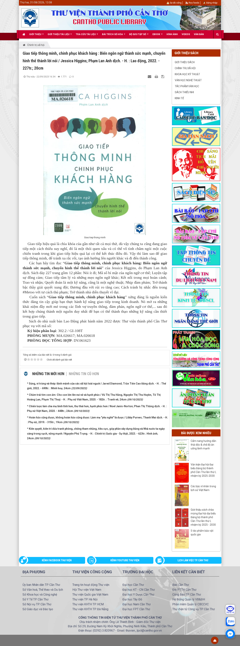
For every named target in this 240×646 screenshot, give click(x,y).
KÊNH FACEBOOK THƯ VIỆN (57, 560)
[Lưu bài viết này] (163, 76)
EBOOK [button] (156, 34)
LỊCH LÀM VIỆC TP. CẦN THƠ (193, 560)
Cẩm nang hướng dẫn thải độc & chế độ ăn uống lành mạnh (203, 444)
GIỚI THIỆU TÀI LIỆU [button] (59, 34)
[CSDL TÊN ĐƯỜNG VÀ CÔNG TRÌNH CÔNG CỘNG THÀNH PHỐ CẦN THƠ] (196, 359)
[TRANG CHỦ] (24, 34)
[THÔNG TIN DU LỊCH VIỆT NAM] (196, 276)
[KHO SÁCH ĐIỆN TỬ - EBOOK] (196, 192)
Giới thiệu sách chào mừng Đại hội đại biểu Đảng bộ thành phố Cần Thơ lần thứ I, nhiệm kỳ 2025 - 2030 (203, 517)
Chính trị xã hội (185, 68)
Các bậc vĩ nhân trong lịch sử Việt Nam (203, 488)
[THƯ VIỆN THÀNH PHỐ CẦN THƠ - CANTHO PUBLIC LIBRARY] (30, 17)
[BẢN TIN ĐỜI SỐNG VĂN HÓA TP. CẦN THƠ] (196, 377)
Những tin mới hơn (48, 374)
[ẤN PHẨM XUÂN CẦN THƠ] (196, 397)
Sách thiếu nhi (184, 92)
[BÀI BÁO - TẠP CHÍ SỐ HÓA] (196, 212)
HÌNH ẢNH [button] (172, 34)
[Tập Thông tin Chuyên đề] (196, 255)
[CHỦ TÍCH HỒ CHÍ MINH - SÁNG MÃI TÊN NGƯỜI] (196, 164)
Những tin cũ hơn (84, 374)
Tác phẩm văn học (187, 86)
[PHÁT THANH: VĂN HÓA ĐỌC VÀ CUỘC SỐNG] (196, 339)
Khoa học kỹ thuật (187, 74)
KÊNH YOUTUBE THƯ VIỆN (124, 560)
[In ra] (157, 76)
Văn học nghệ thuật (188, 80)
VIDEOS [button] (186, 34)
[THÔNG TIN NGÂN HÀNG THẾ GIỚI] (196, 318)
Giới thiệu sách (185, 62)
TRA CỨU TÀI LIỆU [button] (86, 34)
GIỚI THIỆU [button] (35, 34)
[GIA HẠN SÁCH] (196, 136)
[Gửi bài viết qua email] (150, 76)
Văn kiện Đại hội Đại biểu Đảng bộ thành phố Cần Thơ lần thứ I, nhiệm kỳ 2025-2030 (203, 470)
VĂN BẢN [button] (199, 34)
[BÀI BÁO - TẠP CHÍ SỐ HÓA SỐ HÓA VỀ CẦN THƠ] (196, 233)
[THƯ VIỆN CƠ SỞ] (196, 418)
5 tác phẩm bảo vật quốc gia (202, 532)
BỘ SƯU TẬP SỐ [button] (138, 34)
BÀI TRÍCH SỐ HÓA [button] (112, 34)
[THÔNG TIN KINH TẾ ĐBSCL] (196, 297)
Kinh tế (179, 98)
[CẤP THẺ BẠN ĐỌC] (196, 115)
